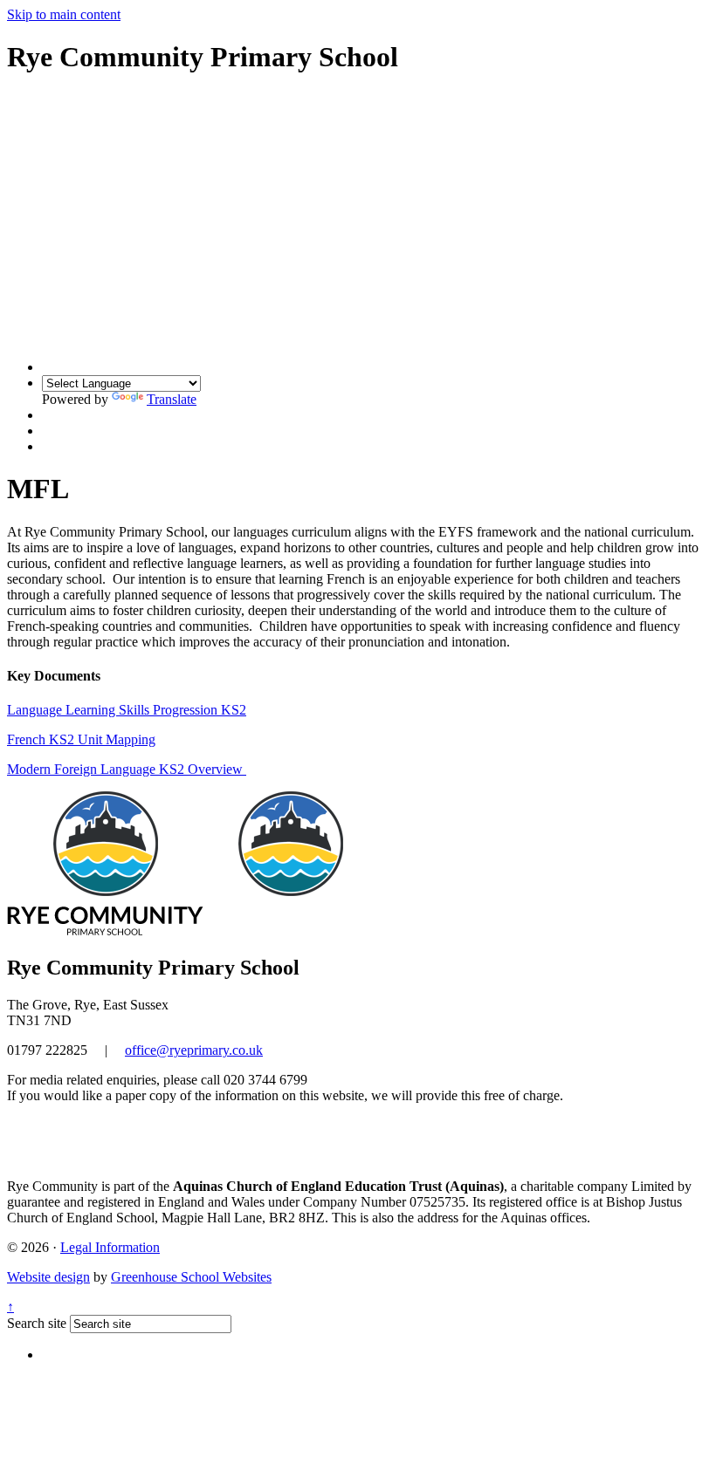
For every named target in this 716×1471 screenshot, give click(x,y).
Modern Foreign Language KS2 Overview (126, 769)
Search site (36, 1323)
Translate (171, 399)
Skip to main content (63, 14)
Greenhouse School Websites (191, 1276)
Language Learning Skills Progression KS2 (126, 709)
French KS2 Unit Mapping (81, 739)
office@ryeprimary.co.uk (194, 1050)
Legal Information (110, 1247)
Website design (48, 1276)
